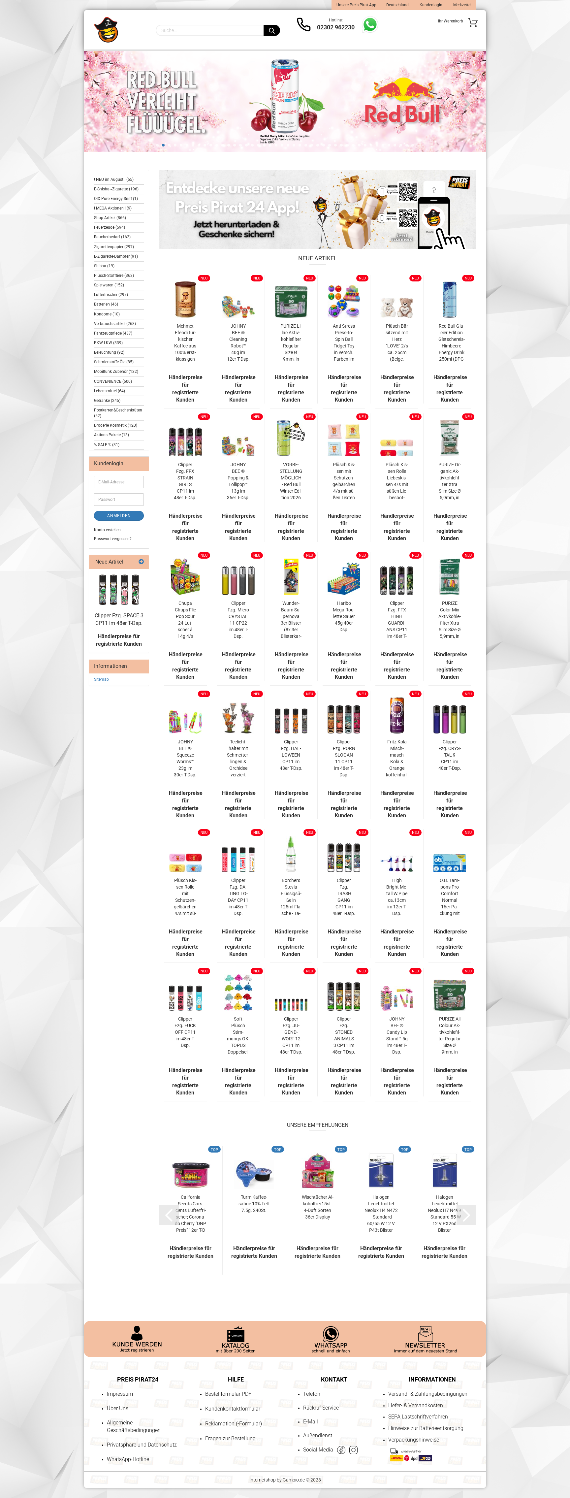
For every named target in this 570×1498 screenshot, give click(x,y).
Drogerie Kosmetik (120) (115, 425)
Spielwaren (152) (109, 285)
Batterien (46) (106, 304)
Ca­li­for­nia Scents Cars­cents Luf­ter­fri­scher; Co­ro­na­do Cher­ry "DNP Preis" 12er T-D (190, 1213)
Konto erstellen (107, 530)
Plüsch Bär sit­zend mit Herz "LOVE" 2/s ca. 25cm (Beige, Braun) (397, 342)
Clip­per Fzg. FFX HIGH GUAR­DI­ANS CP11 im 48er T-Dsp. (396, 620)
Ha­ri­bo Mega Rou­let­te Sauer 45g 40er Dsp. (344, 616)
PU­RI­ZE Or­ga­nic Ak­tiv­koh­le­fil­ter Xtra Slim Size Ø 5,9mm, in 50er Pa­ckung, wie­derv (449, 481)
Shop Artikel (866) (110, 217)
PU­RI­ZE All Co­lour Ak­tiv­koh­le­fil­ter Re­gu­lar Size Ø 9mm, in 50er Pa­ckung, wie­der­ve (449, 1035)
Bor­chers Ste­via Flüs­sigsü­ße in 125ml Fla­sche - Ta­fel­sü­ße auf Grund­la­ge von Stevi (291, 897)
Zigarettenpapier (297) (114, 246)
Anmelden (119, 515)
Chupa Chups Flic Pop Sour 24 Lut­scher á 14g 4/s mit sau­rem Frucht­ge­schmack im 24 (185, 620)
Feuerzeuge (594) (109, 227)
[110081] (119, 589)
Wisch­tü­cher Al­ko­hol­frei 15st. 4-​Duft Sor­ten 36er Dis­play (317, 1207)
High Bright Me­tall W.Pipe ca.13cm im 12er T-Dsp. (396, 897)
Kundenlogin (430, 5)
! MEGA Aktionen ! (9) (113, 208)
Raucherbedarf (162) (112, 237)
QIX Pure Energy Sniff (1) (116, 198)
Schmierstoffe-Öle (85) (114, 362)
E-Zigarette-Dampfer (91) (116, 256)
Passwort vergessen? (113, 539)
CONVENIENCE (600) (113, 381)
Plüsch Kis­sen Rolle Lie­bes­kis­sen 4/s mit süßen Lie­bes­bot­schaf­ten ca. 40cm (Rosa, (397, 481)
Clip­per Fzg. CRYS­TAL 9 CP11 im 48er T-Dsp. (449, 755)
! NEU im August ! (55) (114, 179)
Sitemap (101, 679)
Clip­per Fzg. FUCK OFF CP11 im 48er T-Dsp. (185, 1032)
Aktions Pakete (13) (111, 435)
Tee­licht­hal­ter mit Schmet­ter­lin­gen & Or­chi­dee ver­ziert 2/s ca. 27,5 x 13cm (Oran (238, 758)
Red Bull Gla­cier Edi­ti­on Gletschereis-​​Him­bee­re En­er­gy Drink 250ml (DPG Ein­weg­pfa (451, 342)
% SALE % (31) (106, 444)
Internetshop (262, 1479)
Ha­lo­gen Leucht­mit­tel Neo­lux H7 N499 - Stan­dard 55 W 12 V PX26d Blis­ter (444, 1213)
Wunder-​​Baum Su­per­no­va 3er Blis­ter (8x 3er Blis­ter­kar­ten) (291, 620)
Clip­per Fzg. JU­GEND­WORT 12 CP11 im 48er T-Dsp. (291, 1035)
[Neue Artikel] (141, 562)
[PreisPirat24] (106, 29)
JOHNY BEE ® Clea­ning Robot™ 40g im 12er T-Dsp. (238, 342)
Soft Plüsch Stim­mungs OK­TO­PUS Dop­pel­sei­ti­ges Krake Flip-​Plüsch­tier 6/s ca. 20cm (238, 1035)
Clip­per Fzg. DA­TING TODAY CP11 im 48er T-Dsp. (238, 897)
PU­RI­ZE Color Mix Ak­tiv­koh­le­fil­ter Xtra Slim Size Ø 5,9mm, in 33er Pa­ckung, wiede (449, 620)
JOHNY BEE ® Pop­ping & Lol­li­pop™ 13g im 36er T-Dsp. (238, 481)
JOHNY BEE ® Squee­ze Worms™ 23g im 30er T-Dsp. (185, 758)
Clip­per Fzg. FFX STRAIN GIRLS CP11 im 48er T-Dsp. (185, 481)
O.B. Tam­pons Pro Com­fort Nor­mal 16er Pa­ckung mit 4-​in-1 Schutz (450, 897)
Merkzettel (461, 5)
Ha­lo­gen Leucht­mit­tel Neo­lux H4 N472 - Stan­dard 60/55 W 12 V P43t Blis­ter (380, 1213)
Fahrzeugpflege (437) (113, 333)
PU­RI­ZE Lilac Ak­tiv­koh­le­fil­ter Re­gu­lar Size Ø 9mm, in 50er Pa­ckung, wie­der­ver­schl (291, 342)
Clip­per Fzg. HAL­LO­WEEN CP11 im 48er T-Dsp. (291, 755)
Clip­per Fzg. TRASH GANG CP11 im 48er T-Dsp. (343, 897)
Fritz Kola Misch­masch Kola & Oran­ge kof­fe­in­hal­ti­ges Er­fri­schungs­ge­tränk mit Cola (397, 758)
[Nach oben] (18, 1455)
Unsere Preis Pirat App (356, 5)
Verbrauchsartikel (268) (115, 323)
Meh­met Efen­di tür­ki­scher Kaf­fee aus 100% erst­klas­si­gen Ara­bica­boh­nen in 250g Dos (185, 342)
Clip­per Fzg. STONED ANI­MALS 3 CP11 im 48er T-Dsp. (343, 1035)
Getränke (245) (107, 400)
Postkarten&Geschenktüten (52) (118, 413)
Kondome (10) (107, 314)
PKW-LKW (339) (108, 343)
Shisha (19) (104, 266)
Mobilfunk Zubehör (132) (116, 371)
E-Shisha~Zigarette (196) (116, 189)
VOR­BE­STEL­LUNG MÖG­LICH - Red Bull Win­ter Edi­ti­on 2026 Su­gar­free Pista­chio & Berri (291, 481)
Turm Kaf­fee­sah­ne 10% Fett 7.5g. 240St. (254, 1203)
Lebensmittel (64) (109, 391)
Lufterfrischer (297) (111, 294)
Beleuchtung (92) (109, 352)
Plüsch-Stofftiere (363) (114, 275)
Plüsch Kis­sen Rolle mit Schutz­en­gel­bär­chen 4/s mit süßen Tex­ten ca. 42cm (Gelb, (185, 897)
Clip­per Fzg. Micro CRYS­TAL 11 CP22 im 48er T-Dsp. (238, 620)
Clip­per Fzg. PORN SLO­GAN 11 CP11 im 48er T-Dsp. (344, 758)
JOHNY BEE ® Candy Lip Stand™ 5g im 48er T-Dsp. (397, 1035)
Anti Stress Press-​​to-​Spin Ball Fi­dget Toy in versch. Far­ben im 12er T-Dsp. (343, 342)
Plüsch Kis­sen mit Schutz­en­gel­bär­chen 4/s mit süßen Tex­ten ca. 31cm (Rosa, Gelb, (343, 481)
